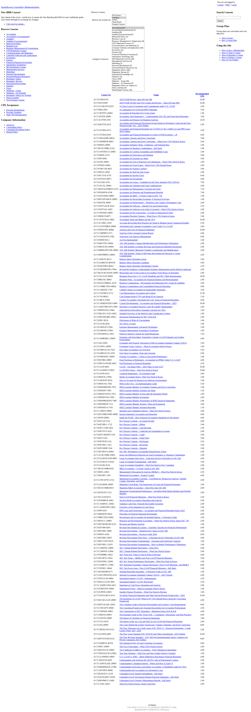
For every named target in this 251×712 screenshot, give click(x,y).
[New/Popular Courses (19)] (128, 90)
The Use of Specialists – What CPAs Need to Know (141, 646)
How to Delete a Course (232, 57)
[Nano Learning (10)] (128, 88)
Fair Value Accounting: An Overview (134, 350)
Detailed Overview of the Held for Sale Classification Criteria (144, 313)
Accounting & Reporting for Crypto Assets (137, 113)
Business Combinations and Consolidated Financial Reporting (145, 286)
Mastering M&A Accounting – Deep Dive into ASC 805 (142, 488)
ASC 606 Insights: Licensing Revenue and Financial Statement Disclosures (150, 247)
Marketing (10, 72)
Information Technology (16, 65)
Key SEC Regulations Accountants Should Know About (142, 451)
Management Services (15, 69)
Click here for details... (15, 24)
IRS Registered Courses (16, 67)
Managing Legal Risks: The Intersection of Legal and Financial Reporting (149, 484)
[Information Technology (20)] (128, 57)
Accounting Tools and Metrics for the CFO (137, 219)
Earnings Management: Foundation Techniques (138, 330)
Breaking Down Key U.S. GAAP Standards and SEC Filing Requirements (150, 276)
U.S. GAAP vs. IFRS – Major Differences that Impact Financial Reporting (150, 657)
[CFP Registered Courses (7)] (128, 43)
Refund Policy (12, 132)
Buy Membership (28, 7)
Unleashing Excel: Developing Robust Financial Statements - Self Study (149, 677)
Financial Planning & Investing (19, 62)
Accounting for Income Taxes (131, 175)
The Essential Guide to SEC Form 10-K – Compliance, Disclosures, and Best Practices (155, 615)
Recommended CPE (202, 95)
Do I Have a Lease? (127, 324)
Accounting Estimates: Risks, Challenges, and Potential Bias (144, 145)
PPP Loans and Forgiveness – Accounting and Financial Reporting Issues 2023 (152, 510)
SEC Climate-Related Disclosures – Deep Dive (138, 548)
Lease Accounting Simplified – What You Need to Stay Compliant (146, 465)
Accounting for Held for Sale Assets (134, 172)
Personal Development (15, 74)
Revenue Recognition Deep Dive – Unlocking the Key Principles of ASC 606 (151, 538)
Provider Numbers (13, 112)
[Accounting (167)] (128, 28)
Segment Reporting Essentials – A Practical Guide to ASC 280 (145, 572)
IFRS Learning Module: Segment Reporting (137, 407)
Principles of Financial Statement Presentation (138, 514)
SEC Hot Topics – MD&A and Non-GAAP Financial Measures (145, 558)
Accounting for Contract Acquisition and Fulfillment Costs (143, 152)
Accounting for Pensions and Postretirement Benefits (141, 192)
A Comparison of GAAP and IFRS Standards (138, 110)
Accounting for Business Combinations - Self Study (140, 148)
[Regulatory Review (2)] (128, 72)
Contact (220, 5)
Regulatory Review (14, 81)
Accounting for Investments (130, 179)
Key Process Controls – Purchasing (134, 441)
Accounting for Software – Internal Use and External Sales (143, 206)
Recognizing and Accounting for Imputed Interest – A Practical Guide (148, 517)
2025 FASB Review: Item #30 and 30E (135, 99)
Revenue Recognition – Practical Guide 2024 (138, 534)
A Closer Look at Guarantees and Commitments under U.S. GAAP (147, 106)
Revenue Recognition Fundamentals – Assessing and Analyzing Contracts (150, 541)
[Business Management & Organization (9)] (128, 41)
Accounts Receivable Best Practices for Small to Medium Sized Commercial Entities (154, 223)
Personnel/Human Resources (18, 76)
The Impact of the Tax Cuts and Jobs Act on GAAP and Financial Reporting (150, 621)
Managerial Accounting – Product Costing (136, 475)
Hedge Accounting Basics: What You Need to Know (141, 377)
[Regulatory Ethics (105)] (128, 70)
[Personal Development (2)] (128, 66)
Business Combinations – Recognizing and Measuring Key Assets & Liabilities (152, 283)
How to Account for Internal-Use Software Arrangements (143, 380)
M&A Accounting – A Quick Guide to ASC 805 (139, 468)
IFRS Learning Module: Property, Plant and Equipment (142, 404)
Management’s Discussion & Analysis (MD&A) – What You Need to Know (150, 472)
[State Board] (119, 22)
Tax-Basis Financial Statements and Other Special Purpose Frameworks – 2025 (152, 595)
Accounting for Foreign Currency (133, 169)
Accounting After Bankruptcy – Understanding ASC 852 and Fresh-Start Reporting (153, 116)
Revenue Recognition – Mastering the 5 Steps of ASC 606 (143, 531)
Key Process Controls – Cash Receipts (135, 428)
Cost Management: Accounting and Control (137, 293)
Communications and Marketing (19, 53)
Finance (9, 60)
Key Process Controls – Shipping (133, 448)
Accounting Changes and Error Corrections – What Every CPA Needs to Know (152, 141)
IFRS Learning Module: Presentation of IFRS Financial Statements (147, 401)
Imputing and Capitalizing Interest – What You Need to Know (145, 411)
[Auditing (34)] (128, 32)
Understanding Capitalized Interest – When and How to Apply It (146, 663)
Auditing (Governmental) (16, 41)
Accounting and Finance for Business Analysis (138, 120)
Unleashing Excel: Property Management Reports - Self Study (145, 680)
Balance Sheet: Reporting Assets (132, 259)
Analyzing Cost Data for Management (135, 236)
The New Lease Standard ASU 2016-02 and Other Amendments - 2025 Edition (152, 634)
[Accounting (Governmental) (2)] (128, 30)
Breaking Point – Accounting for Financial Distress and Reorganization (148, 279)
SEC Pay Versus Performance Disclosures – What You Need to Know (148, 561)
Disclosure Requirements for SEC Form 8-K (137, 317)
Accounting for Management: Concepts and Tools (140, 189)
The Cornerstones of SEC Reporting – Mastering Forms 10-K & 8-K (147, 611)
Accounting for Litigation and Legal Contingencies (140, 186)
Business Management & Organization (22, 48)
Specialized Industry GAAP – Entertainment (137, 578)
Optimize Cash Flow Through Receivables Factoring (141, 504)
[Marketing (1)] (128, 63)
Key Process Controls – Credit (132, 435)
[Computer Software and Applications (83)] (128, 48)
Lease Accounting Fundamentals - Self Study (138, 462)
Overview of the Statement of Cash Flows (136, 507)
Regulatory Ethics (13, 79)
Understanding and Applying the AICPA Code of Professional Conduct (148, 660)
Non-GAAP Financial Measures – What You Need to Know (144, 497)
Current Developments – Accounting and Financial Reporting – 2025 (147, 303)
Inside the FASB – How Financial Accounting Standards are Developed (149, 418)
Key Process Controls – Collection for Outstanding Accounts (144, 431)
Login (234, 5)
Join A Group (227, 38)
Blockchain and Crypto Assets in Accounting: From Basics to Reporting (149, 273)
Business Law (12, 46)
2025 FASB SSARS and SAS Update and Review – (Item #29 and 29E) (149, 103)
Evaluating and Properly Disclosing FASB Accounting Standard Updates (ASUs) (153, 343)
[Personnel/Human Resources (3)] (128, 68)
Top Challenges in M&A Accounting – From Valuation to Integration (147, 650)
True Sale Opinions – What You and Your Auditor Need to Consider (147, 653)
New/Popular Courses (15, 100)
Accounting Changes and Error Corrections (137, 138)
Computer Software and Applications (21, 55)
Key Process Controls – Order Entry (134, 438)
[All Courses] (119, 15)
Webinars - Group (13, 91)
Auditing (10, 39)
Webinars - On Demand (16, 93)
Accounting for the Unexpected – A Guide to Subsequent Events (146, 213)
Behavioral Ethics (13, 44)
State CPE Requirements (16, 115)
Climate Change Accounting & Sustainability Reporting (142, 290)
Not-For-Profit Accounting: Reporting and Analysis (140, 500)
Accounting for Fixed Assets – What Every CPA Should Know (145, 165)
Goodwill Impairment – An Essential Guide (137, 373)
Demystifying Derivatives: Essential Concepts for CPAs (142, 310)
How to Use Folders (230, 60)
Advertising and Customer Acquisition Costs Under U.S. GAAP (146, 226)
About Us (10, 125)
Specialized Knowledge (16, 83)
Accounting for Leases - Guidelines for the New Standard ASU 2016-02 (149, 182)
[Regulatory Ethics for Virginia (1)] (128, 86)
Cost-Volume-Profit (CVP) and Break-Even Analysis (141, 296)
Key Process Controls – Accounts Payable (136, 421)
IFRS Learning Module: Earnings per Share (137, 390)
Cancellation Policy (14, 127)
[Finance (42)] (128, 52)
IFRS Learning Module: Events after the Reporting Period (143, 394)
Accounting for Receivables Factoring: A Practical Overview (144, 199)
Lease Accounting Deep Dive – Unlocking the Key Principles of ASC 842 (150, 458)
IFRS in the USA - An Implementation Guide (138, 384)
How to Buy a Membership (233, 50)
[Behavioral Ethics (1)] (128, 37)
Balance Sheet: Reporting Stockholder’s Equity (138, 266)
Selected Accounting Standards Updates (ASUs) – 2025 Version (145, 575)
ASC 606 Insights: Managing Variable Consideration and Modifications (148, 250)
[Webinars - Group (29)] (128, 81)
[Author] (119, 20)
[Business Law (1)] (128, 39)
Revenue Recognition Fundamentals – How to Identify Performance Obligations (152, 544)
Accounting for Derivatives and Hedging (136, 155)
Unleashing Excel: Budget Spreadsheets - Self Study (141, 674)
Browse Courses (13, 7)
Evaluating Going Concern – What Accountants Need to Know (145, 346)
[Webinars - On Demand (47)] (128, 83)
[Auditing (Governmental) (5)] (128, 35)
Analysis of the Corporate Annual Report (136, 233)
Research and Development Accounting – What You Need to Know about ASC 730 (154, 521)
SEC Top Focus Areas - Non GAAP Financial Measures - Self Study (147, 568)
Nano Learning (12, 98)
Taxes (8, 88)
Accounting (11, 34)
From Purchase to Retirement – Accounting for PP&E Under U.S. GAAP (149, 360)
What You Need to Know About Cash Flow (137, 684)
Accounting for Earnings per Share (133, 158)
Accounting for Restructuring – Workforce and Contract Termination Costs (150, 202)
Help (228, 5)
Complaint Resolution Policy (18, 130)
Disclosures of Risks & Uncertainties (134, 320)
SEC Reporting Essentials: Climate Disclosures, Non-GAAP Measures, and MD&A (154, 565)
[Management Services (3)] (128, 61)
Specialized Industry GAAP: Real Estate (136, 582)
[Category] (119, 18)
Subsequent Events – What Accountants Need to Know (142, 589)
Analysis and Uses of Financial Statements (137, 230)
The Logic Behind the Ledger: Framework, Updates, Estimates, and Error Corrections (154, 625)
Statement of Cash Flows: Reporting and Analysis (140, 585)
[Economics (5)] (128, 50)
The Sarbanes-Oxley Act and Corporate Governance (141, 643)
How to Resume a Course (232, 55)
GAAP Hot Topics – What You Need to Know (138, 370)
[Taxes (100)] (128, 79)
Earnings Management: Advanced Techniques (138, 327)
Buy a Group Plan (229, 40)
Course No (106, 95)
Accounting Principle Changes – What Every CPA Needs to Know (147, 216)
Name (156, 95)
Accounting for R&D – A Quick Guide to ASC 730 (140, 196)
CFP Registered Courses (16, 51)
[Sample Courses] (119, 24)
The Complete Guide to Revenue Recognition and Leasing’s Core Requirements (152, 604)
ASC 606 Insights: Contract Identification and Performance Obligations (148, 243)
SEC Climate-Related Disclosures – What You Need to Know (144, 551)
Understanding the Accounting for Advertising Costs (141, 670)
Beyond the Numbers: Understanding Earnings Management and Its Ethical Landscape (155, 269)
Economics (10, 58)
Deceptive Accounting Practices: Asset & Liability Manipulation (145, 307)
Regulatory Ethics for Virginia (18, 95)
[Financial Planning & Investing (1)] (128, 55)
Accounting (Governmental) (18, 36)
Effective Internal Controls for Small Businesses (139, 334)
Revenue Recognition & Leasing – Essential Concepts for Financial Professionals (153, 527)
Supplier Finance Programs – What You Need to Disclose (143, 592)
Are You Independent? (128, 240)
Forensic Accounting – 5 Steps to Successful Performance (143, 356)
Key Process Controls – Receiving (133, 445)
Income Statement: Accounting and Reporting (138, 414)
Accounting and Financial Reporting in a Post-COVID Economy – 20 (148, 135)
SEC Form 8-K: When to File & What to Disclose (140, 555)
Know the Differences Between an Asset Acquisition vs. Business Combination (152, 455)
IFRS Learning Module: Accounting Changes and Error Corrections (147, 387)
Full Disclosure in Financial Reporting (135, 363)
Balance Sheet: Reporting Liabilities (134, 263)
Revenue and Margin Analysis (131, 524)
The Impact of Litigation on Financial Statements (139, 618)
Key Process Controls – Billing (132, 424)
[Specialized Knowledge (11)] (128, 74)
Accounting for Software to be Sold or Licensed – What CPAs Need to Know (151, 209)
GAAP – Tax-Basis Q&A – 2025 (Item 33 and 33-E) (141, 367)
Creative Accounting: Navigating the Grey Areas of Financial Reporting (149, 300)
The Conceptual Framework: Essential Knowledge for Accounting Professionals (152, 608)
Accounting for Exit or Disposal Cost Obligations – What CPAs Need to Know (152, 162)
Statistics (9, 86)
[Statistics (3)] (128, 77)
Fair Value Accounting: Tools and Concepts (137, 353)
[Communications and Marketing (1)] (128, 46)
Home (3, 7)
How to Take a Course (231, 53)
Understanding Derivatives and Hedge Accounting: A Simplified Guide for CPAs (152, 667)
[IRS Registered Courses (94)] (128, 59)
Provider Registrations (15, 110)
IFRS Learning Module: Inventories (134, 397)
